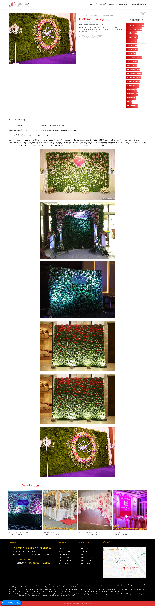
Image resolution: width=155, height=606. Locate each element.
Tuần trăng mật (132, 106)
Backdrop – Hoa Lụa (15, 534)
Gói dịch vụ (123, 4)
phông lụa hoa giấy (91, 31)
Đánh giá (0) (20, 120)
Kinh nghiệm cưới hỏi (134, 73)
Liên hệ (143, 4)
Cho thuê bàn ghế (87, 557)
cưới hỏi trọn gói (109, 29)
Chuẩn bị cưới (132, 33)
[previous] (8, 514)
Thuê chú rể (63, 548)
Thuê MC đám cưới (65, 560)
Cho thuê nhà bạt (87, 560)
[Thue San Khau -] (24, 4)
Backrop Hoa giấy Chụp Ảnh (88, 534)
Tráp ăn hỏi (85, 551)
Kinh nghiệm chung (133, 69)
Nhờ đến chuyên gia (134, 78)
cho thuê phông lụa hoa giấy (94, 29)
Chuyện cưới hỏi (132, 37)
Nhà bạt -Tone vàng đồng (52, 534)
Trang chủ (92, 4)
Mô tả (11, 120)
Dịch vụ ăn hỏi (132, 45)
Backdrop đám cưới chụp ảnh (101, 15)
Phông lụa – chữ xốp (120, 534)
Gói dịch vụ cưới (132, 61)
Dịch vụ (112, 4)
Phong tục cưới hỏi (133, 82)
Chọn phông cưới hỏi (134, 29)
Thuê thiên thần (64, 554)
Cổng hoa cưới (132, 41)
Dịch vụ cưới (131, 53)
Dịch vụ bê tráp (132, 49)
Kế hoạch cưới (132, 65)
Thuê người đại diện (66, 557)
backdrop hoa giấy (106, 27)
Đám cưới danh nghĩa (134, 57)
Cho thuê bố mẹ (65, 551)
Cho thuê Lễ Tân (65, 563)
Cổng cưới (84, 554)
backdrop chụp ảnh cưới (92, 27)
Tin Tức (129, 102)
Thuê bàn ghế (132, 90)
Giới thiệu (103, 4)
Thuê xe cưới (131, 98)
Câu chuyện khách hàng (135, 25)
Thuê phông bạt (132, 94)
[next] (146, 514)
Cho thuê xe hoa (87, 563)
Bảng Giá (135, 4)
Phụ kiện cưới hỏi (133, 86)
